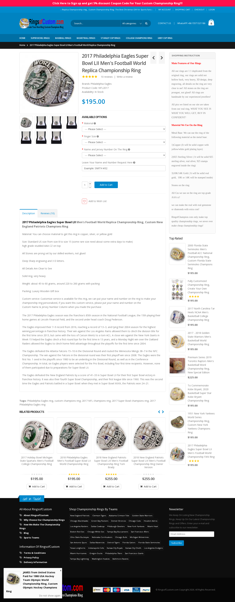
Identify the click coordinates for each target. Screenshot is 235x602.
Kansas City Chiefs (133, 548)
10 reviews (107, 76)
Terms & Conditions (35, 552)
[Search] (147, 23)
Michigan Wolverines (139, 537)
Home (22, 45)
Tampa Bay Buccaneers (117, 531)
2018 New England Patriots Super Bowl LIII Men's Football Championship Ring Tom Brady (111, 462)
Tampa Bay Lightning (79, 559)
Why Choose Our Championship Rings (44, 520)
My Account (164, 9)
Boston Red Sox (77, 531)
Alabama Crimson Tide (119, 515)
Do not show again (49, 595)
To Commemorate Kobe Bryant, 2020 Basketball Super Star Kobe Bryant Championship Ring (199, 393)
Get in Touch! (32, 499)
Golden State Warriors (142, 515)
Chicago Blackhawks (79, 521)
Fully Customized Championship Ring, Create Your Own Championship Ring (199, 286)
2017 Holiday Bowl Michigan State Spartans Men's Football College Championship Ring (37, 461)
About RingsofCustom (36, 515)
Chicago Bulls (121, 537)
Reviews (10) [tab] (48, 213)
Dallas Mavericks (97, 542)
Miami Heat (152, 526)
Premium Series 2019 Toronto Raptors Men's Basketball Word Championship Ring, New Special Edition (201, 365)
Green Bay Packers (99, 521)
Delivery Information (35, 562)
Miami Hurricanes (78, 553)
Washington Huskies (101, 559)
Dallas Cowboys (97, 526)
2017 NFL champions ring (96, 400)
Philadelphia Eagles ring (40, 400)
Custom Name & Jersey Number (40, 307)
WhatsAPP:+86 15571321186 (191, 23)
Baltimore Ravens (120, 559)
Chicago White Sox (95, 531)
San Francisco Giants (134, 553)
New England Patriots (79, 515)
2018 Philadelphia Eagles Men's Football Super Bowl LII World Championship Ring (74, 461)
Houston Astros (150, 521)
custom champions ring (68, 400)
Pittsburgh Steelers (116, 526)
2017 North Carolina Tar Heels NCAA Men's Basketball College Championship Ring (201, 314)
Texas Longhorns (77, 548)
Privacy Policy (31, 557)
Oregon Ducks (95, 553)
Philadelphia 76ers (113, 553)
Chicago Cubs (135, 521)
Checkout (199, 9)
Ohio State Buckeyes (79, 537)
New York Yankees (135, 526)
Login (212, 9)
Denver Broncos (118, 521)
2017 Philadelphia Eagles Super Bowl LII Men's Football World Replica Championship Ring (72, 45)
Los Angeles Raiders (79, 526)
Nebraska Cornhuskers (102, 537)
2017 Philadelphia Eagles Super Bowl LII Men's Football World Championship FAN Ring (201, 451)
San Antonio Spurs (78, 542)
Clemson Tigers (99, 515)
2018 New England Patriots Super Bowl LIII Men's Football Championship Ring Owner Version (148, 462)
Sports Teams (31, 537)
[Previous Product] (153, 58)
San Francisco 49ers (140, 531)
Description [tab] (28, 213)
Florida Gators (128, 542)
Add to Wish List (98, 201)
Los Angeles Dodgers (153, 548)
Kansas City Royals (114, 548)
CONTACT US (164, 23)
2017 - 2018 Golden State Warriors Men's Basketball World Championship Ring (199, 338)
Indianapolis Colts (96, 548)
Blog (26, 533)
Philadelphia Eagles (101, 83)
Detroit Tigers (113, 542)
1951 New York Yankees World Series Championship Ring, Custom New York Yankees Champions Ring (201, 423)
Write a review (125, 76)
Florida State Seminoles (149, 542)
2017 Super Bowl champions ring (130, 400)
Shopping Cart (182, 9)
